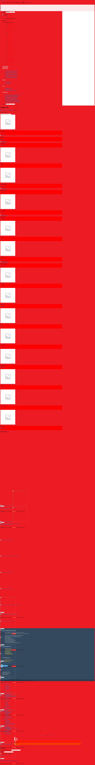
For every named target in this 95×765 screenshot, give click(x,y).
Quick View (2, 758)
